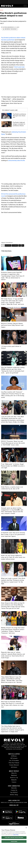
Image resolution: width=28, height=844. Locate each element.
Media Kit (14, 780)
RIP (19, 245)
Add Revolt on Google (11, 29)
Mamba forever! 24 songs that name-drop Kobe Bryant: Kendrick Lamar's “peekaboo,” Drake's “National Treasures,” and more (13, 630)
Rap (23, 245)
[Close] (26, 827)
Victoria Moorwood (8, 27)
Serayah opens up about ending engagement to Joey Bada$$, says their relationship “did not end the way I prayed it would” (12, 510)
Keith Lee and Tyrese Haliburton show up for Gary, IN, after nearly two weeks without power (13, 557)
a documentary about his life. (16, 160)
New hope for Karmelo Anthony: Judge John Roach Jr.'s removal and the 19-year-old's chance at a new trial (12, 704)
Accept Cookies (14, 841)
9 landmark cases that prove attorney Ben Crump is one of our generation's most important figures (13, 534)
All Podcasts (14, 758)
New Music (8, 245)
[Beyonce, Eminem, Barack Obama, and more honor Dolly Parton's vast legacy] (14, 314)
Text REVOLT (14, 792)
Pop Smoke (14, 245)
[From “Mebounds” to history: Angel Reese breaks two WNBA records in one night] (14, 455)
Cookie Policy (16, 834)
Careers (14, 782)
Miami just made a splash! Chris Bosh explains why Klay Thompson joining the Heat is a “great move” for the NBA (13, 581)
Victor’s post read (19, 67)
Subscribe (14, 788)
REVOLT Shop (14, 794)
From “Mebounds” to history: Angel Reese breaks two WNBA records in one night (13, 466)
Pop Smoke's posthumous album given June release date (19, 115)
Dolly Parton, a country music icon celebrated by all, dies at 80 (12, 488)
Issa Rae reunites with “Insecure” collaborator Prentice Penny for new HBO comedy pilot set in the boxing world (12, 394)
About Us (14, 773)
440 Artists (14, 767)
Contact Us (14, 790)
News (1, 10)
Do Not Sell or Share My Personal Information (14, 837)
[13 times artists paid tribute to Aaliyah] (14, 337)
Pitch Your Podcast (14, 762)
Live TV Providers (14, 760)
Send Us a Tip (14, 777)
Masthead (14, 775)
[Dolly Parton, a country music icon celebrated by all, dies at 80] (14, 478)
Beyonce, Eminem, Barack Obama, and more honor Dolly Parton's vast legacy (12, 325)
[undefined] (6, 116)
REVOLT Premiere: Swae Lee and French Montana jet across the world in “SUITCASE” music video (13, 443)
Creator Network (14, 765)
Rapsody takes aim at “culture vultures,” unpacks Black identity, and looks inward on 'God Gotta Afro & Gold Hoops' (13, 655)
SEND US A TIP (14, 805)
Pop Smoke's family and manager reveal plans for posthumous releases (19, 124)
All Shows (14, 756)
